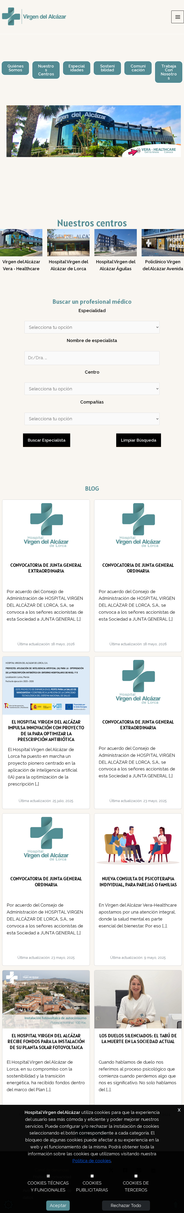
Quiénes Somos (15, 68)
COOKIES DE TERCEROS (136, 1186)
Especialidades (77, 68)
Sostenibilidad (107, 68)
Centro (92, 372)
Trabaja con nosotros (169, 72)
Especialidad (92, 310)
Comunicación (138, 68)
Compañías (92, 401)
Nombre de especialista (92, 340)
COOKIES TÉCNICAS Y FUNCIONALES (48, 1186)
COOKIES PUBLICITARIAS (92, 1186)
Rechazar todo (126, 1205)
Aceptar (58, 1205)
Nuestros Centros (46, 70)
